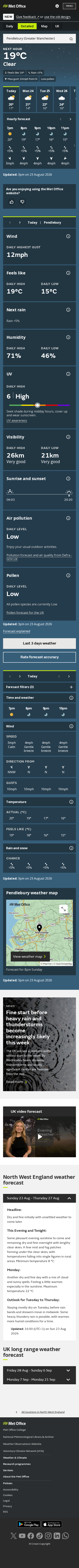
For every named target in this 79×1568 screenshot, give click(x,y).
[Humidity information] (67, 337)
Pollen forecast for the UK (25, 613)
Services (8, 1470)
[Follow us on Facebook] (30, 1535)
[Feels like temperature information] (67, 272)
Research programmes (17, 1464)
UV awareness (17, 420)
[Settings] (57, 6)
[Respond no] (22, 202)
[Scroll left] (60, 119)
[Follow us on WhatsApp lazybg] (65, 1535)
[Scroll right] (70, 119)
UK (57, 26)
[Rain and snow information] (71, 848)
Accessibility (10, 1489)
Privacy (7, 1506)
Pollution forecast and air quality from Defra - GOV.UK (39, 557)
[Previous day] (10, 222)
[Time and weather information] (71, 697)
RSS (5, 1511)
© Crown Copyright (39, 1543)
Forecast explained (16, 631)
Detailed (27, 26)
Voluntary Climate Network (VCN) (23, 1451)
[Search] (69, 38)
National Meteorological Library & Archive (28, 1437)
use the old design (57, 17)
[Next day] (20, 222)
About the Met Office (16, 1476)
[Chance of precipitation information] (67, 309)
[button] (39, 929)
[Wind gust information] (67, 236)
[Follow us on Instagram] (48, 1535)
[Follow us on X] (13, 1535)
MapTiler (47, 963)
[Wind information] (71, 726)
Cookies (8, 1495)
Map (44, 26)
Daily (9, 26)
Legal (6, 1500)
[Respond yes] (11, 202)
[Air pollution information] (67, 518)
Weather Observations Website (22, 1444)
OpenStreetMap (64, 963)
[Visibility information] (67, 437)
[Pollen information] (67, 575)
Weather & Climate (15, 1457)
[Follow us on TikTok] (39, 1535)
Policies (7, 1483)
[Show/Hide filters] (71, 687)
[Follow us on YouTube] (22, 1535)
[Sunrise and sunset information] (67, 478)
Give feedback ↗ (27, 17)
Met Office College (14, 1429)
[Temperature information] (71, 801)
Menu (69, 6)
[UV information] (67, 373)
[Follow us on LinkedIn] (56, 1535)
